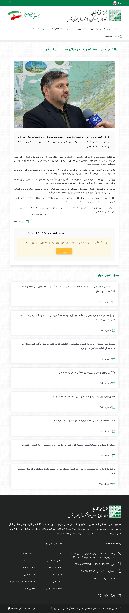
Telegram (106, 596)
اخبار (60, 554)
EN (119, 3)
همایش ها (57, 575)
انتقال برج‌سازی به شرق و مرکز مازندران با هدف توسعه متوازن (84, 396)
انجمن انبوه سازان (53, 561)
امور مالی (57, 581)
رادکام (21, 608)
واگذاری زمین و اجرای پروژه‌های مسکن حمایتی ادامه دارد (86, 372)
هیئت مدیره (29, 554)
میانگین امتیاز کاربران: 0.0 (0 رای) (49, 233)
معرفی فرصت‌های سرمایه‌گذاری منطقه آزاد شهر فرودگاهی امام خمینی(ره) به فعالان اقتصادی (68, 445)
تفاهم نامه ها (55, 568)
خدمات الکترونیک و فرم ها (22, 581)
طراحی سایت (30, 608)
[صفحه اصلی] (121, 27)
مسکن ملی (29, 575)
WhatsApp (99, 596)
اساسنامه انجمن (27, 568)
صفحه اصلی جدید (53, 588)
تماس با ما (29, 588)
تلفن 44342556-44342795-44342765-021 (95, 564)
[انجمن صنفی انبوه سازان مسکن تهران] (94, 15)
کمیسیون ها (29, 561)
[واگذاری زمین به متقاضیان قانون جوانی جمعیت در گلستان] (64, 94)
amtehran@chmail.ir (104, 578)
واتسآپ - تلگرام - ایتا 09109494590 (98, 571)
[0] (19, 233)
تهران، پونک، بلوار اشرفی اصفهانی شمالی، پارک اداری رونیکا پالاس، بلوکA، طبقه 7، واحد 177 (93, 555)
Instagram (113, 596)
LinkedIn (119, 596)
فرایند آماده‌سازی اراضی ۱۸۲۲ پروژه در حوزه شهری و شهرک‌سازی (83, 421)
